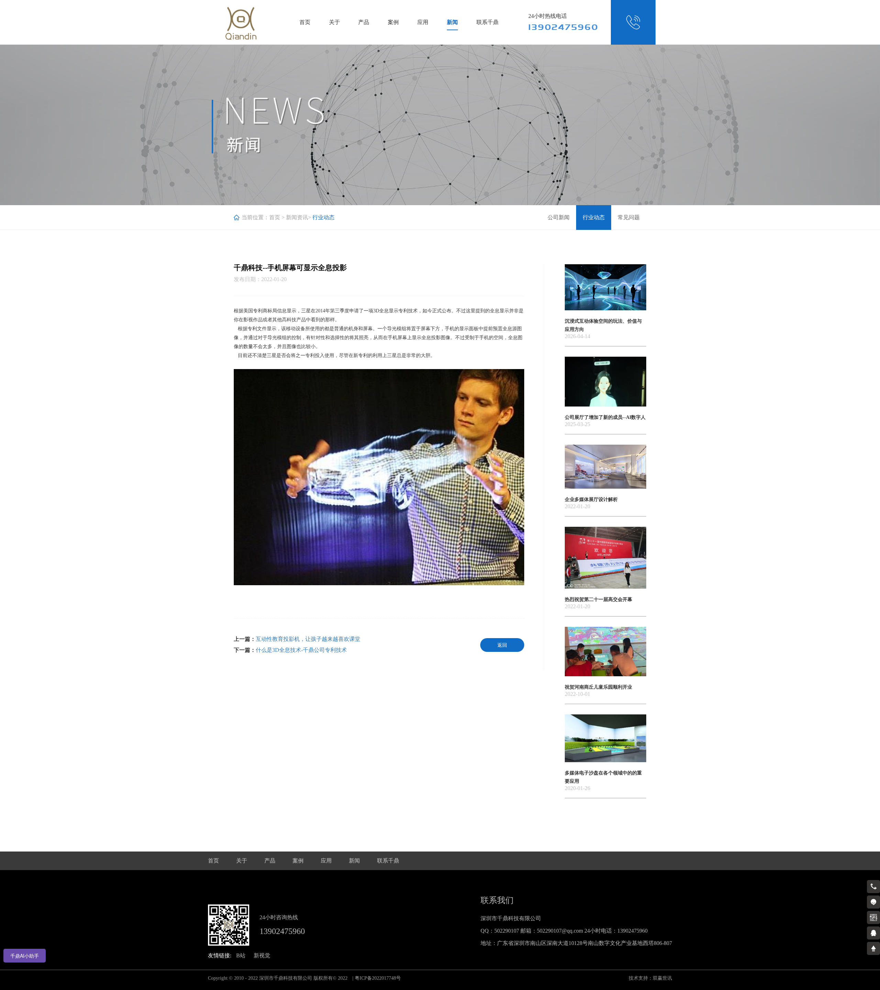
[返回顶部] (873, 948)
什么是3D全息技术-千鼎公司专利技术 (301, 650)
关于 (334, 22)
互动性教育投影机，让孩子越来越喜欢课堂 (308, 639)
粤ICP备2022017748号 (378, 978)
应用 (422, 22)
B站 (240, 955)
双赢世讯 (662, 978)
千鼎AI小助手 (24, 955)
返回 (502, 645)
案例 (393, 22)
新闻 (452, 22)
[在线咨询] (873, 902)
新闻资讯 (297, 217)
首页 (304, 22)
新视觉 (262, 955)
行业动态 (594, 217)
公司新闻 (559, 217)
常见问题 (629, 217)
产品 (363, 22)
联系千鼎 (487, 22)
